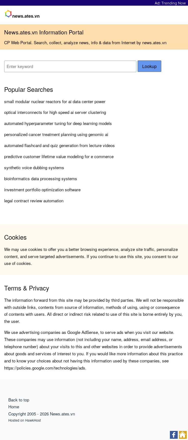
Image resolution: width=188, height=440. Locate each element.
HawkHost (33, 420)
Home (13, 406)
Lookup (149, 66)
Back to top (18, 400)
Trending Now (173, 3)
